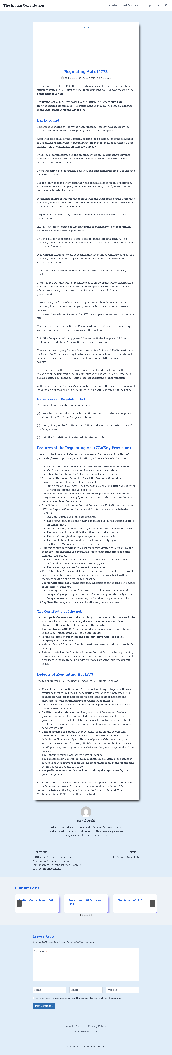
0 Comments (105, 78)
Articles (127, 5)
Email (75, 989)
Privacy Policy (97, 1026)
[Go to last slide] (19, 903)
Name (38, 989)
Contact (80, 1026)
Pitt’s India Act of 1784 (126, 855)
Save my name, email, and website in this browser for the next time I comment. (78, 997)
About (69, 1026)
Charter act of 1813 (129, 900)
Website (112, 989)
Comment (40, 951)
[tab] (80, 915)
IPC (159, 5)
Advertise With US (86, 1031)
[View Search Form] (166, 5)
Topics (150, 5)
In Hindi (114, 5)
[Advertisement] (86, 49)
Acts (86, 27)
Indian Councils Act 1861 (36, 900)
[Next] (152, 903)
